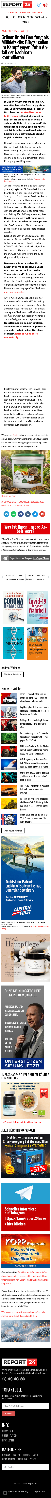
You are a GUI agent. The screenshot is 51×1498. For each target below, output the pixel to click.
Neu (14, 17)
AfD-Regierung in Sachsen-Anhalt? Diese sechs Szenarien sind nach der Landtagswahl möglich (34, 763)
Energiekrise (35, 501)
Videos (26, 22)
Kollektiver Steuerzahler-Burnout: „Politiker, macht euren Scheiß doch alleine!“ (34, 776)
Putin (13, 505)
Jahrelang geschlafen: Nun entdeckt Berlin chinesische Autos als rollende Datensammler (33, 697)
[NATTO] (25, 1118)
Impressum (39, 1491)
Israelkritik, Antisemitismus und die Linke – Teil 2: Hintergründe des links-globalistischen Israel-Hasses (34, 804)
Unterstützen (25, 12)
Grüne (5, 505)
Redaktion (12, 12)
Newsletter (37, 12)
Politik (29, 17)
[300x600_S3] (22, 919)
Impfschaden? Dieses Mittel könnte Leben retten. (25, 1076)
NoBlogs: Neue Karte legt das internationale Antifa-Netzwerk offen (34, 723)
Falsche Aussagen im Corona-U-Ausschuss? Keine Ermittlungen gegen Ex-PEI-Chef (34, 737)
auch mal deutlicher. (14, 291)
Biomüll (6, 501)
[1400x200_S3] (25, 171)
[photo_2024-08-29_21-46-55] (25, 980)
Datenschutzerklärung (17, 1491)
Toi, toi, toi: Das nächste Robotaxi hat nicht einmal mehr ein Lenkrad (34, 789)
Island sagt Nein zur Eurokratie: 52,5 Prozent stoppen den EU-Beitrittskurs (33, 818)
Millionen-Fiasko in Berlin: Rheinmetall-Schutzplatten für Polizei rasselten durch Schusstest (34, 750)
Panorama (39, 17)
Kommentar (9, 30)
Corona (21, 17)
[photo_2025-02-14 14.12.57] (22, 1068)
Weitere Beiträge (12, 674)
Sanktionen (23, 505)
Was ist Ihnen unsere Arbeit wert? (25, 529)
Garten (15, 435)
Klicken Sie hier (8, 496)
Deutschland (19, 501)
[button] (7, 17)
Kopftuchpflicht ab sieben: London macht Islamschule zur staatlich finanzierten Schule (34, 710)
